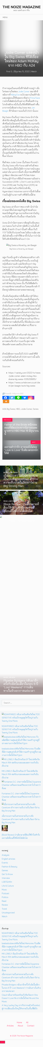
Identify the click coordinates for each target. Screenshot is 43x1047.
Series (35, 409)
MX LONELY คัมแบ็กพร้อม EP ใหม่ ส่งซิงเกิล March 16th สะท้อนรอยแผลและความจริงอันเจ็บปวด (20, 774)
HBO (18, 409)
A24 (4, 409)
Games (5, 870)
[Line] (18, 397)
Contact (30, 1025)
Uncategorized (8, 912)
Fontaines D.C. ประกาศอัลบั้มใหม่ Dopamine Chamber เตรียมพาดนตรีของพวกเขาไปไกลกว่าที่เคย (21, 796)
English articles (8, 859)
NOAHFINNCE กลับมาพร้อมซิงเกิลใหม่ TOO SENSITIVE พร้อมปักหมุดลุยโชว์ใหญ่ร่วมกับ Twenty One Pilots (20, 729)
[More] (6, 401)
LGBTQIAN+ (7, 882)
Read (4, 901)
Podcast (5, 893)
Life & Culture (8, 885)
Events (5, 862)
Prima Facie (35, 98)
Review (5, 905)
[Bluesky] (25, 397)
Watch (34, 71)
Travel (4, 908)
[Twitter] (12, 397)
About (20, 1025)
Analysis (5, 855)
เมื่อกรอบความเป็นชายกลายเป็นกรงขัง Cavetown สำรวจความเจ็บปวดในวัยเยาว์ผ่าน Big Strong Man (21, 819)
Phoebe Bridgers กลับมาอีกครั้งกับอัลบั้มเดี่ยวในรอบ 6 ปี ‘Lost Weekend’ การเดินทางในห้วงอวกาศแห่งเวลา (21, 987)
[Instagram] (31, 397)
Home (19, 1022)
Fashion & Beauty (9, 866)
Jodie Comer (23, 91)
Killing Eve (15, 94)
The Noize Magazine (22, 7)
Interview (6, 878)
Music (4, 889)
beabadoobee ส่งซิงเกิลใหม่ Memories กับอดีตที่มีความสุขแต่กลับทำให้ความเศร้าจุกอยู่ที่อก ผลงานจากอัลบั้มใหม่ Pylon (21, 751)
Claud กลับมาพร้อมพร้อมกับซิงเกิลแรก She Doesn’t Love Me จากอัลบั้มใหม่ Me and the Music (20, 998)
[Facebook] (5, 397)
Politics (5, 897)
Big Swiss (11, 409)
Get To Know (7, 874)
